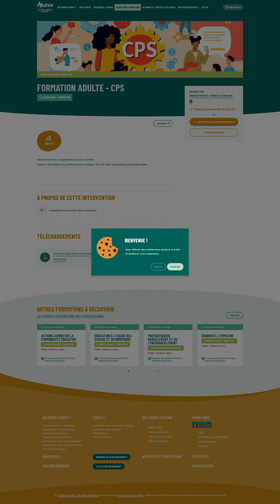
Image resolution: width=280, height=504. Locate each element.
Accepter (175, 266)
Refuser (158, 266)
